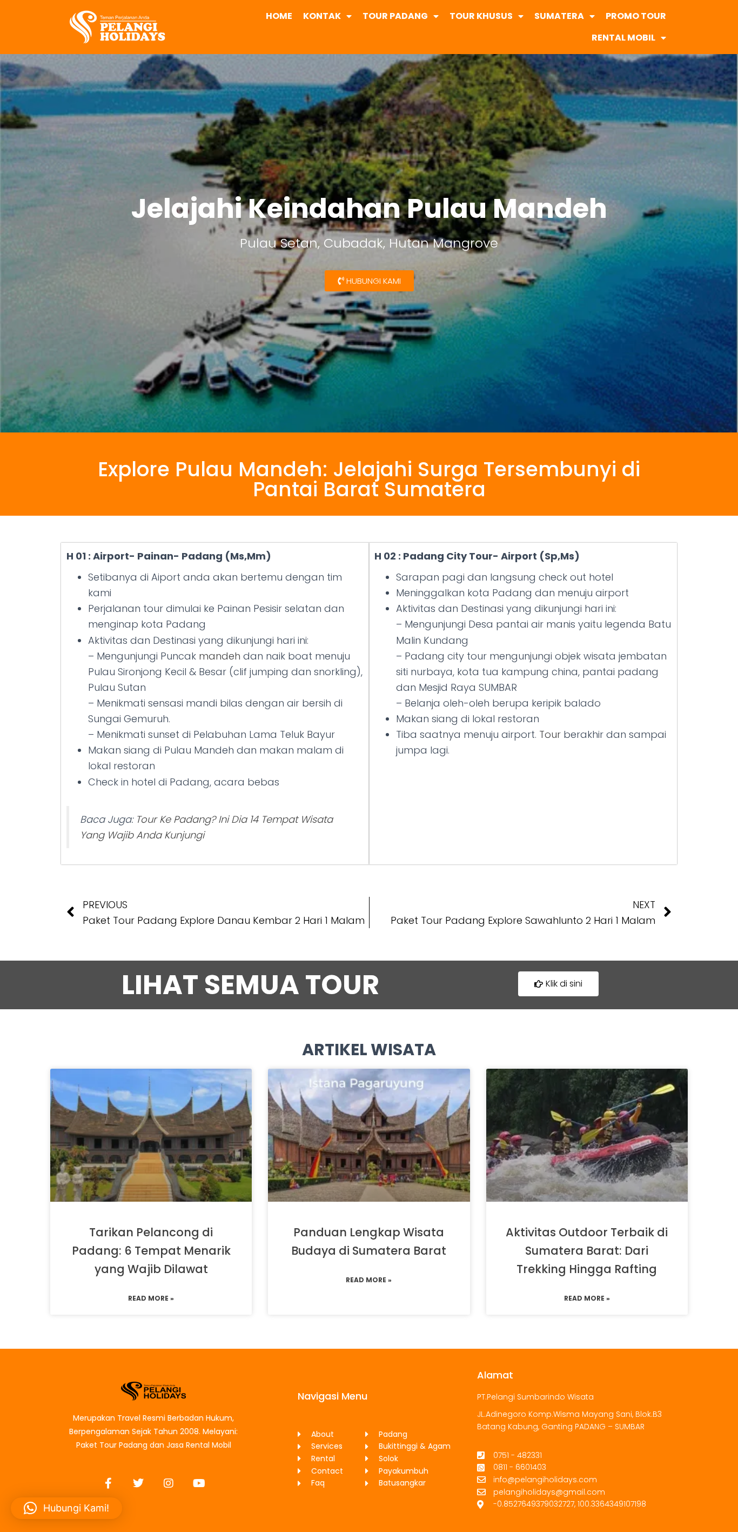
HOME (279, 16)
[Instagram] (168, 1483)
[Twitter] (138, 1483)
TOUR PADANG (395, 16)
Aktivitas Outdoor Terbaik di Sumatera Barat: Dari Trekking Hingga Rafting (587, 1250)
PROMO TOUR (636, 16)
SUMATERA (559, 16)
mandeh (219, 656)
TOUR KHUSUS (481, 16)
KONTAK (322, 16)
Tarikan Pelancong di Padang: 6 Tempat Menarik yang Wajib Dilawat (151, 1250)
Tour (550, 734)
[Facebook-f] (108, 1483)
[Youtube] (199, 1483)
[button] (66, 1508)
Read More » (151, 1298)
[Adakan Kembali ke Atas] (716, 1510)
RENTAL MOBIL (623, 37)
